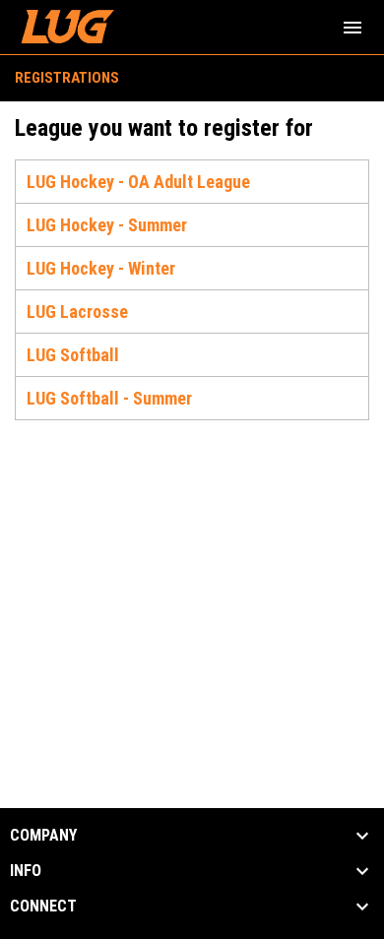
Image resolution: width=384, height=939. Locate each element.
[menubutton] (352, 27)
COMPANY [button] (43, 836)
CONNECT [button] (43, 906)
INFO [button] (25, 871)
